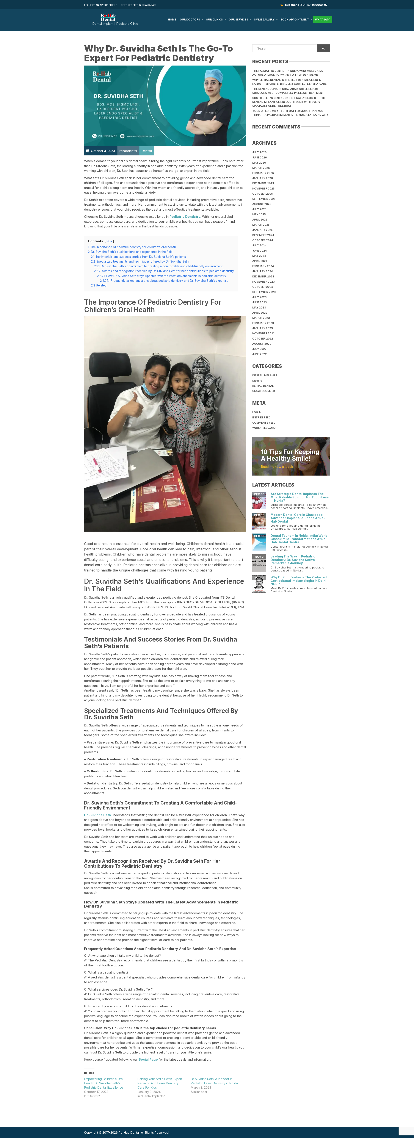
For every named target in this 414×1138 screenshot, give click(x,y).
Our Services (238, 19)
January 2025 (262, 230)
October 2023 (262, 286)
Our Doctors (190, 19)
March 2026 (261, 167)
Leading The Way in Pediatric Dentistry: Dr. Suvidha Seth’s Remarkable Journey (293, 559)
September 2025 (263, 198)
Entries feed (261, 417)
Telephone (305, 4)
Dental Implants (264, 375)
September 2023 (264, 292)
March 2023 (261, 317)
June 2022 (259, 354)
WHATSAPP (322, 19)
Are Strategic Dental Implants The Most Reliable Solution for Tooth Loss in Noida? (300, 497)
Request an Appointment (100, 5)
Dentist (258, 380)
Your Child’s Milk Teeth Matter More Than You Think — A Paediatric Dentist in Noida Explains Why (290, 112)
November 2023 (263, 281)
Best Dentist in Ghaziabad (138, 5)
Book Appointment (295, 19)
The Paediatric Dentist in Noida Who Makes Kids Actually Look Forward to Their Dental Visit (287, 72)
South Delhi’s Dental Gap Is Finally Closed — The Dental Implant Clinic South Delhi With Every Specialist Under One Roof (288, 101)
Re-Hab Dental (263, 385)
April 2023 (259, 312)
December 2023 (263, 276)
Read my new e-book (277, 467)
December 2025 (263, 183)
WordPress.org (264, 427)
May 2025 (259, 214)
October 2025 (262, 193)
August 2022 (261, 343)
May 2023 (259, 307)
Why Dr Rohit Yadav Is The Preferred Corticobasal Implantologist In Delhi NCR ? (299, 580)
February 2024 (263, 266)
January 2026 (262, 178)
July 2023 (259, 297)
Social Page (148, 1059)
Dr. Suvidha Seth (97, 815)
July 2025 (259, 209)
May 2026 (259, 162)
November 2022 (263, 333)
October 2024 (262, 240)
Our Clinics (214, 19)
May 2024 (259, 255)
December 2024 (263, 235)
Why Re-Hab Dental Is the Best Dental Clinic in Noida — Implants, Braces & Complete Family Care (289, 81)
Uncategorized (263, 391)
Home (172, 19)
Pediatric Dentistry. (185, 216)
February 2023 (263, 323)
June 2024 (259, 250)
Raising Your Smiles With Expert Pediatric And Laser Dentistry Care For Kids (160, 1083)
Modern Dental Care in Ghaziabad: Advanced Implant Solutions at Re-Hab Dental (298, 518)
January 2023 (262, 328)
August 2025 (261, 204)
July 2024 (259, 245)
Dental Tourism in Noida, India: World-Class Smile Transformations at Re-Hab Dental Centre (300, 539)
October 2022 (262, 338)
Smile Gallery (264, 19)
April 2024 (259, 261)
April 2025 (259, 219)
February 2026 (263, 173)
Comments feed (263, 422)
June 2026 (259, 157)
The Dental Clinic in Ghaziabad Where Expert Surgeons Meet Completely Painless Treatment (288, 90)
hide (109, 241)
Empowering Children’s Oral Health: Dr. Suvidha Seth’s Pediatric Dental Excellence (103, 1083)
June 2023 (259, 302)
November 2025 (263, 188)
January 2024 (262, 271)
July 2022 (259, 349)
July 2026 (259, 152)
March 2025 (261, 224)
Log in (256, 412)
